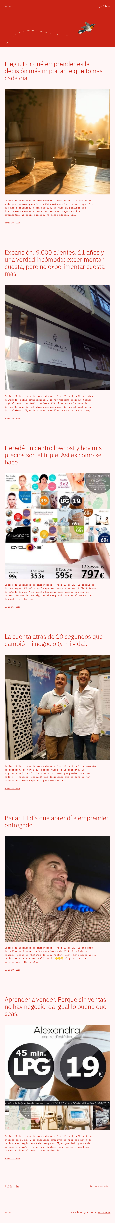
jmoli (8, 6)
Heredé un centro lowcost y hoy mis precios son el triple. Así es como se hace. (53, 455)
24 (17, 1186)
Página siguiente (100, 1186)
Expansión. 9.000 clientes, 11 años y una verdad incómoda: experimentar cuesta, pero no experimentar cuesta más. (55, 263)
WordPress (104, 1212)
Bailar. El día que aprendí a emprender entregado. (57, 821)
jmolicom (104, 6)
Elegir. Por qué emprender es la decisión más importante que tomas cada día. (54, 71)
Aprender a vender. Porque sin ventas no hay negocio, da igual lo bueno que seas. (55, 1006)
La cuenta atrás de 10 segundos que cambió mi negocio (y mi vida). (54, 640)
